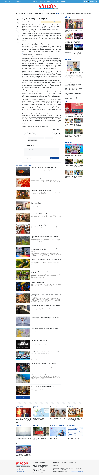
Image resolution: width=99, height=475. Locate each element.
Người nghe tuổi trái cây (78, 177)
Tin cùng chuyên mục (23, 165)
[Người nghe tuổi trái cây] (78, 172)
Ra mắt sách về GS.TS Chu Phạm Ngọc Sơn (77, 125)
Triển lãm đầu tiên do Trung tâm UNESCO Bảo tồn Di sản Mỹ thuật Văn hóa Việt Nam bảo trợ (45, 306)
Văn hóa (58, 13)
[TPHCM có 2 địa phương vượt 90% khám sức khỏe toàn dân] (75, 431)
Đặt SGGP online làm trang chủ (77, 471)
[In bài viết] (17, 32)
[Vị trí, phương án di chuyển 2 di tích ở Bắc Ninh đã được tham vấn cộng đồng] (23, 449)
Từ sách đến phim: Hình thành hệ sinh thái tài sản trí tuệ (68, 41)
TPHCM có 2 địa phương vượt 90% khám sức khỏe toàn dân (75, 437)
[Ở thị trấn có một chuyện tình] (78, 131)
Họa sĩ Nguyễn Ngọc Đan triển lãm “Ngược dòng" (42, 190)
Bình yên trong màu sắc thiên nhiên (39, 374)
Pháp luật (31, 13)
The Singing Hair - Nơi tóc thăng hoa (39, 340)
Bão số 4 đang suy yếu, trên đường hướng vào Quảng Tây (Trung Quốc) (39, 420)
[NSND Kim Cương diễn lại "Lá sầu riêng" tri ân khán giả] (74, 24)
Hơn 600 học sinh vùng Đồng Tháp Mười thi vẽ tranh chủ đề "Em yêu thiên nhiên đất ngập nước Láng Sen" (45, 352)
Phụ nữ (78, 13)
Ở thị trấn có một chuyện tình (77, 136)
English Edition (35, 1)
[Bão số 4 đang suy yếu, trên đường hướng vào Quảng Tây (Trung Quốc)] (41, 412)
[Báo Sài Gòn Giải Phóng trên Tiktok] (88, 1)
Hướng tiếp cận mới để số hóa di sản (39, 213)
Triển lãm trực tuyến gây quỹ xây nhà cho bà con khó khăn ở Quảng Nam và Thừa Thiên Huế (44, 237)
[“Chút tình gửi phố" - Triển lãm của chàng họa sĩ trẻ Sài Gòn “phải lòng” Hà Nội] (23, 298)
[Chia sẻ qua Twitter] (17, 26)
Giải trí (67, 17)
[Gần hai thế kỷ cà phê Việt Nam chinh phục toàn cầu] (23, 390)
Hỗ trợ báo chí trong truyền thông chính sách (41, 225)
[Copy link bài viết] (17, 36)
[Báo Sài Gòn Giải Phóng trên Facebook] (84, 1)
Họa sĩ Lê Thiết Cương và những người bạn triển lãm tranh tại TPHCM (44, 329)
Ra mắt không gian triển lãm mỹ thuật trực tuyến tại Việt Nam (44, 317)
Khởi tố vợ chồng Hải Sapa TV (57, 418)
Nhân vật (68, 59)
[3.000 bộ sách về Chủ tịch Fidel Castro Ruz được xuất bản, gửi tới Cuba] (69, 131)
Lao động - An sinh (70, 13)
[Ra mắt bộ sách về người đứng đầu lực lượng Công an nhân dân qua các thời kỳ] (74, 108)
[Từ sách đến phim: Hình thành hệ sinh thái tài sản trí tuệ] (69, 36)
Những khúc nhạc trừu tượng (37, 282)
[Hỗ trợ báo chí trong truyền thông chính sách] (23, 229)
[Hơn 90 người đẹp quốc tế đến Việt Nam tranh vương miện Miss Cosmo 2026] (78, 47)
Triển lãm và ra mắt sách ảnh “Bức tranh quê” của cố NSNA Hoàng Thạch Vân (46, 260)
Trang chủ (17, 14)
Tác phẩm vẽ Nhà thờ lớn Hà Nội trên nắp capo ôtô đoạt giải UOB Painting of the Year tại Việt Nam (45, 248)
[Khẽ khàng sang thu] (69, 161)
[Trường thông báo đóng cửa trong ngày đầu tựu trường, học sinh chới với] (41, 431)
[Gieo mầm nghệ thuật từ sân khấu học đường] (74, 149)
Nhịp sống (68, 143)
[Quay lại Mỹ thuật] (17, 42)
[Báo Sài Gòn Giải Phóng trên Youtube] (86, 1)
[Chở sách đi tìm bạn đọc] (69, 120)
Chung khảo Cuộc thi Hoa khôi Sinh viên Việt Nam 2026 (78, 41)
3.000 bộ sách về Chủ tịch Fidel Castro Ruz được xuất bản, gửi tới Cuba (69, 137)
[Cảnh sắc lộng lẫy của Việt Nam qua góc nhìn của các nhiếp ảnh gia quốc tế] (23, 275)
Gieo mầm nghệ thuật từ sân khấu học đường (73, 156)
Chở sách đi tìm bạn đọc (69, 125)
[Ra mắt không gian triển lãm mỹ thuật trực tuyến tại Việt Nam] (23, 321)
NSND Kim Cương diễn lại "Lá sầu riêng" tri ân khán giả (73, 31)
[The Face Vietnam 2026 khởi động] (69, 47)
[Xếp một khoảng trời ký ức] (69, 172)
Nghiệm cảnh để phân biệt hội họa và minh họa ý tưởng (43, 167)
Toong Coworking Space (32, 140)
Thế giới (41, 13)
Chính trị (21, 13)
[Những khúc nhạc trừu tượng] (23, 286)
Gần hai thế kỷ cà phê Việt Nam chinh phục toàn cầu (42, 386)
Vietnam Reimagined (49, 137)
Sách (66, 102)
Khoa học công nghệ (86, 13)
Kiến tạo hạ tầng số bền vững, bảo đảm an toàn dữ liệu (58, 437)
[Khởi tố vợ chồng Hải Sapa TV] (58, 412)
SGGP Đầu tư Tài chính (51, 1)
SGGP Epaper (63, 1)
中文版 (58, 1)
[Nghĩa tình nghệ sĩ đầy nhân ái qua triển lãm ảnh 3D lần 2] (23, 367)
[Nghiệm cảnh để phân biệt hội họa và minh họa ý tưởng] (23, 171)
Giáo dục (47, 13)
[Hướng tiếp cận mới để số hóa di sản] (23, 217)
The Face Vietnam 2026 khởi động (68, 51)
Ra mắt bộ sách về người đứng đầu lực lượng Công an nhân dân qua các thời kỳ (74, 115)
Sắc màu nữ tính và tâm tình (37, 179)
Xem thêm (92, 14)
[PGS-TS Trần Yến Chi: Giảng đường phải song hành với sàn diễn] (74, 66)
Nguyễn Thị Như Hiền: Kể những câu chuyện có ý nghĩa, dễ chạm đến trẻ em (73, 89)
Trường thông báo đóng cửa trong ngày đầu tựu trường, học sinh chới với (41, 438)
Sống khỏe (52, 13)
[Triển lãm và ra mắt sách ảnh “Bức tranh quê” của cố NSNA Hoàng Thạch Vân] (23, 263)
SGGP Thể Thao (42, 1)
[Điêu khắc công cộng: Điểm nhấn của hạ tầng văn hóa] (78, 161)
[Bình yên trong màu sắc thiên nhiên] (23, 378)
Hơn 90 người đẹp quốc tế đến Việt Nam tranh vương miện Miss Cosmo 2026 (78, 53)
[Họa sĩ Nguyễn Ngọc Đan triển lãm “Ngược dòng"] (23, 194)
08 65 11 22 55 (20, 469)
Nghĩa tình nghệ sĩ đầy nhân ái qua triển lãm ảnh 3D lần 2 (43, 363)
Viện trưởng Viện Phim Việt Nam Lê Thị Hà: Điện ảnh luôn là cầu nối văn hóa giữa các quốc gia (73, 93)
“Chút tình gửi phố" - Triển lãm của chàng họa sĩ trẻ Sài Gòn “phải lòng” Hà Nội (46, 295)
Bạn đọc (63, 13)
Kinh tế (36, 13)
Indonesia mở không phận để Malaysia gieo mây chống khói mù (23, 437)
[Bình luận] (17, 39)
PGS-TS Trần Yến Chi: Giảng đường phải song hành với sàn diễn (74, 73)
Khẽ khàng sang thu (69, 165)
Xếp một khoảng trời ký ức (69, 177)
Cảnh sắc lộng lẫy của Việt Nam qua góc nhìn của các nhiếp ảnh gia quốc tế (45, 271)
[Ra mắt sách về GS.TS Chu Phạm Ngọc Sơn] (78, 120)
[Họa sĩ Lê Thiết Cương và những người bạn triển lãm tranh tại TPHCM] (23, 332)
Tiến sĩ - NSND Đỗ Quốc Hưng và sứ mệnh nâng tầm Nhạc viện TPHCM (73, 85)
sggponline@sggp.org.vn (21, 471)
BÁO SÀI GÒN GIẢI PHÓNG (49, 7)
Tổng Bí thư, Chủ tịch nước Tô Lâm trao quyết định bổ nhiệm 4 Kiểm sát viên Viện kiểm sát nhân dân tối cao (23, 420)
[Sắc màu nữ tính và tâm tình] (23, 182)
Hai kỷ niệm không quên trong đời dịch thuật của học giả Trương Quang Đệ (73, 98)
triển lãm (42, 137)
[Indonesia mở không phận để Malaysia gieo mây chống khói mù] (23, 431)
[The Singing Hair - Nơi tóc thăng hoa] (23, 344)
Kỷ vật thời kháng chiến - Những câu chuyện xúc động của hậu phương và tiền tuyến (45, 202)
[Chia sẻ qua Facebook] (17, 23)
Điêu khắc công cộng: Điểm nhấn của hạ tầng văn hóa (78, 166)
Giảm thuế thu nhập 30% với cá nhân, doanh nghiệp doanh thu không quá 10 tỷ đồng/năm (75, 420)
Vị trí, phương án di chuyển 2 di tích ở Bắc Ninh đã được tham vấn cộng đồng (23, 456)
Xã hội (26, 13)
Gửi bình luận (56, 158)
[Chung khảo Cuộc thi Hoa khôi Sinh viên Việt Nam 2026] (78, 36)
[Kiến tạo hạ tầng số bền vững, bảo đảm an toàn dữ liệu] (58, 431)
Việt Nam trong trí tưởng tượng (33, 137)
